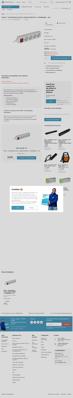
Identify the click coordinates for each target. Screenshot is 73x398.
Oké (18, 207)
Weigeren (35, 201)
